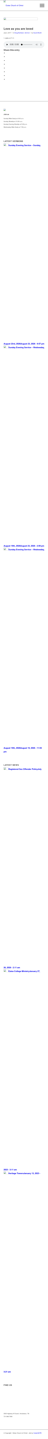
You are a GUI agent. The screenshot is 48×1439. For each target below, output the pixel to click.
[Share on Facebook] (7, 53)
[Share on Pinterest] (7, 60)
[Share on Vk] (7, 72)
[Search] (34, 5)
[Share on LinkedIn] (7, 64)
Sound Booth (37, 33)
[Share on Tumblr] (7, 68)
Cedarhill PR (37, 1433)
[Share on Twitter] (7, 56)
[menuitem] (34, 5)
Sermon (27, 33)
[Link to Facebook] (42, 1436)
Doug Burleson (19, 33)
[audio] (21, 21)
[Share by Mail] (7, 79)
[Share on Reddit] (7, 75)
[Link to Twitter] (38, 1436)
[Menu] (40, 5)
